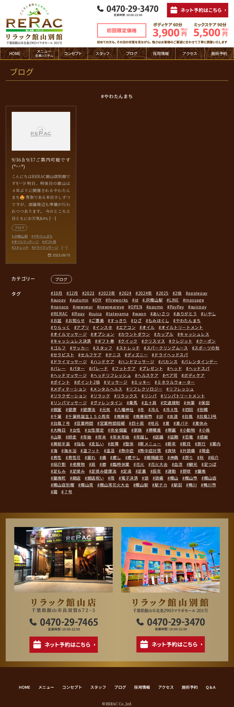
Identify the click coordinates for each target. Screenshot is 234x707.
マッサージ (116, 382)
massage (194, 300)
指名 (80, 444)
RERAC (60, 313)
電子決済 (129, 478)
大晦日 (59, 430)
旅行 (201, 444)
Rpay (79, 313)
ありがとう (186, 313)
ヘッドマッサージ (70, 375)
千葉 (57, 416)
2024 (127, 293)
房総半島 (61, 444)
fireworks (118, 300)
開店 (76, 478)
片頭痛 (189, 450)
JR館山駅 (154, 300)
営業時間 (84, 423)
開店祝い (95, 478)
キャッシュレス (194, 334)
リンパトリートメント (184, 396)
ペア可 (171, 375)
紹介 (214, 457)
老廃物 (78, 464)
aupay (59, 300)
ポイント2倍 (88, 382)
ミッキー (142, 382)
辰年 (157, 471)
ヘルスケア (148, 375)
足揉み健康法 (103, 471)
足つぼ (210, 464)
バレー (59, 368)
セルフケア (91, 354)
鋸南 (201, 471)
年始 (87, 437)
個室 (57, 409)
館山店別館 (63, 485)
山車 (57, 437)
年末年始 (121, 437)
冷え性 (172, 409)
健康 (72, 409)
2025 (164, 293)
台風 (188, 416)
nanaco (61, 307)
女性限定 (95, 430)
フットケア (125, 368)
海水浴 (70, 450)
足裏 (142, 471)
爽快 (172, 450)
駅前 (178, 485)
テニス (114, 354)
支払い (97, 444)
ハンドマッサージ (137, 361)
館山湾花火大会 (114, 485)
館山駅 (142, 485)
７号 (68, 491)
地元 (154, 423)
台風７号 (61, 423)
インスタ (104, 327)
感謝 (204, 437)
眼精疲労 (155, 457)
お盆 (57, 320)
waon (140, 313)
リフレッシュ (181, 389)
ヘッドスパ (199, 368)
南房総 (123, 416)
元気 (106, 409)
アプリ (82, 327)
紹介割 (59, 464)
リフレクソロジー (145, 389)
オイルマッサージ (70, 334)
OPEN (136, 307)
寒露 (172, 430)
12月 (73, 293)
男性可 (74, 457)
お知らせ (76, 320)
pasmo (156, 307)
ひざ (138, 320)
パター (78, 368)
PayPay (177, 307)
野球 (187, 471)
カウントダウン (135, 334)
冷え (155, 409)
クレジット (182, 341)
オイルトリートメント (182, 327)
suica (96, 313)
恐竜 (189, 437)
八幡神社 (125, 409)
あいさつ (161, 313)
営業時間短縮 (112, 423)
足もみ (59, 471)
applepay (197, 293)
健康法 (89, 409)
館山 (174, 478)
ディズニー (137, 354)
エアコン (127, 327)
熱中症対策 (150, 450)
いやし (209, 313)
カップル (165, 334)
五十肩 (150, 402)
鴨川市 (209, 485)
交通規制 (171, 402)
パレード (99, 368)
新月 (187, 444)
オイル (148, 327)
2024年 (145, 293)
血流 (178, 464)
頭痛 (159, 478)
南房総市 (144, 416)
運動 (172, 471)
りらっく (61, 327)
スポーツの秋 (206, 348)
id (136, 300)
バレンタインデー (200, 361)
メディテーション (69, 389)
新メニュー (150, 444)
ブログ (131, 53)
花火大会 (159, 464)
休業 (190, 402)
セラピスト (63, 354)
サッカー (80, 348)
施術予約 (219, 53)
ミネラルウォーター (176, 382)
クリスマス (154, 341)
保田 (205, 402)
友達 (174, 416)
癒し (117, 457)
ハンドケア (103, 361)
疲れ (91, 457)
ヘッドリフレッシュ (112, 375)
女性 (76, 430)
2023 (89, 293)
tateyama (118, 313)
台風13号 (208, 416)
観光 (193, 464)
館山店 (210, 478)
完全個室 (118, 430)
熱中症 (127, 450)
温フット (91, 450)
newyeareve (111, 307)
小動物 (189, 430)
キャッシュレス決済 (72, 341)
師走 (72, 437)
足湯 (127, 471)
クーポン (207, 341)
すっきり (118, 320)
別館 (204, 409)
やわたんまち (188, 320)
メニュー (46, 687)
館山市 (191, 478)
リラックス (127, 396)
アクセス (190, 53)
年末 (102, 437)
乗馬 (133, 402)
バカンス (169, 361)
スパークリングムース (167, 348)
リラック (101, 396)
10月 (57, 293)
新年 (172, 444)
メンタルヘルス (107, 389)
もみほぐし (158, 320)
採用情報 (161, 53)
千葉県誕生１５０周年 (89, 416)
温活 (110, 450)
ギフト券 (106, 341)
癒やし (134, 457)
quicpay (199, 307)
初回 (189, 409)
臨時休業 (121, 464)
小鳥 (206, 430)
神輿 (174, 457)
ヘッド (176, 368)
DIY (98, 300)
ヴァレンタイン (108, 402)
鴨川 (193, 485)
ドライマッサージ (70, 361)
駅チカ (161, 485)
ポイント (61, 382)
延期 (174, 437)
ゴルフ (59, 348)
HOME (15, 53)
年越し (142, 437)
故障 (114, 444)
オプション (103, 334)
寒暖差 (155, 430)
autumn (80, 300)
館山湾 (87, 485)
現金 (205, 450)
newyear (84, 307)
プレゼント (152, 368)
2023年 (108, 293)
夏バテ (182, 423)
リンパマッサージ (70, 402)
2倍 (178, 293)
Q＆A (210, 687)
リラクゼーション (70, 396)
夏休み (201, 423)
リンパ (150, 396)
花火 (140, 464)
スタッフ (102, 53)
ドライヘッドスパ (171, 354)
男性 (57, 457)
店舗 (159, 437)
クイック (129, 341)
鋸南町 (59, 478)
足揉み (78, 471)
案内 (216, 444)
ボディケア (194, 375)
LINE (174, 300)
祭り (189, 457)
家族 (138, 430)
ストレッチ (129, 348)
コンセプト (73, 53)
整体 (129, 444)
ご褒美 (97, 320)
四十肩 (138, 423)
